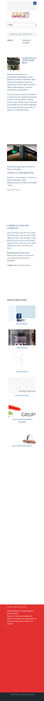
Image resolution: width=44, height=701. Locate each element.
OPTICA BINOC (22, 324)
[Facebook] (34, 3)
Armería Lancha (22, 371)
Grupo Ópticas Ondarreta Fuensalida (22, 421)
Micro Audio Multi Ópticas (22, 446)
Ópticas (24, 63)
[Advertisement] (22, 127)
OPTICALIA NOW (22, 395)
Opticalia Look (22, 348)
